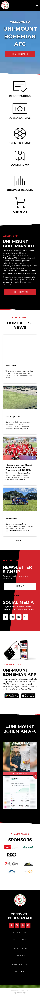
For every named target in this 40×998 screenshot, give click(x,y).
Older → (20, 540)
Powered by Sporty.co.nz (20, 990)
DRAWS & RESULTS (20, 965)
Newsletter (11, 518)
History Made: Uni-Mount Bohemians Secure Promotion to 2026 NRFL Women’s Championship (19, 467)
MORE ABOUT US (20, 292)
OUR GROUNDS (20, 940)
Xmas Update (13, 416)
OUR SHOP (19, 972)
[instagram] (12, 617)
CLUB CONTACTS (20, 54)
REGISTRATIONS (20, 933)
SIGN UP (20, 586)
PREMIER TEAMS (20, 949)
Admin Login (21, 993)
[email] (18, 617)
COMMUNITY (20, 956)
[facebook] (5, 617)
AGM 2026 (11, 365)
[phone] (25, 617)
